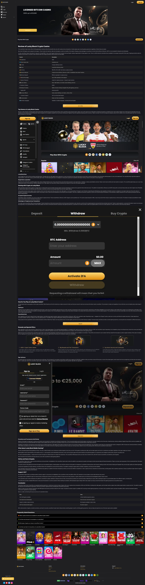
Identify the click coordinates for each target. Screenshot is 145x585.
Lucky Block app (24, 450)
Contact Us (82, 567)
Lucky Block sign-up (113, 310)
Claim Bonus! (27, 30)
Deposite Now (139, 39)
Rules (50, 569)
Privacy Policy (82, 569)
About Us (50, 567)
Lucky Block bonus (105, 53)
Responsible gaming (52, 571)
